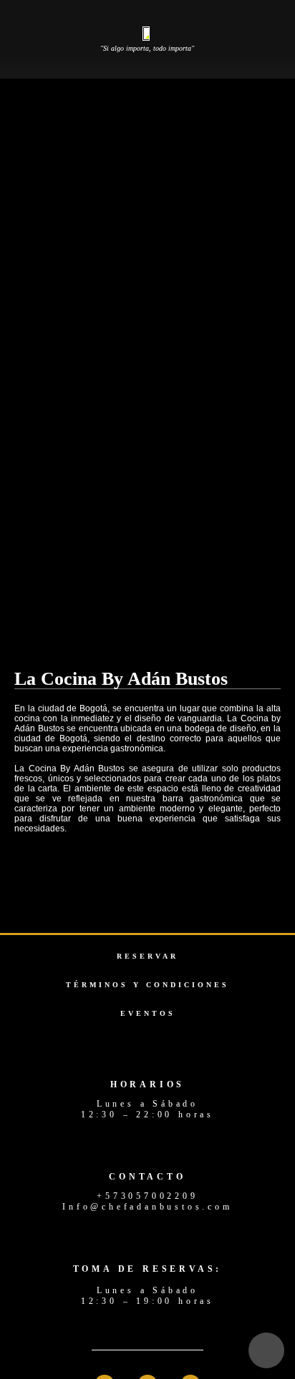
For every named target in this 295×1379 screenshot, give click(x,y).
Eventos (147, 1013)
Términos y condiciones (147, 985)
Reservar (147, 956)
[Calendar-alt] (266, 1350)
